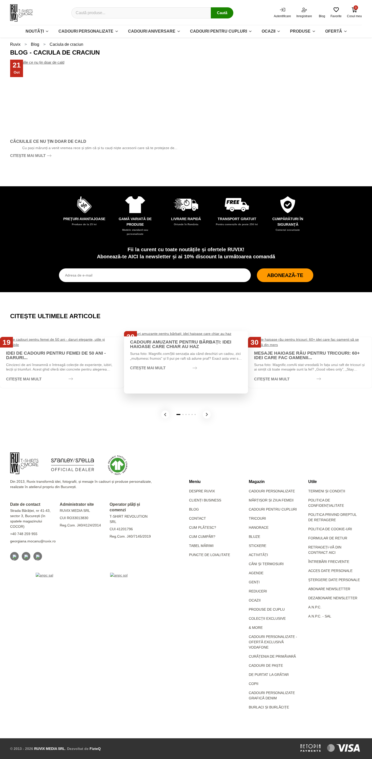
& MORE (256, 628)
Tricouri (257, 518)
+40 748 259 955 (23, 534)
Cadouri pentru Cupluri (273, 509)
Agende (256, 573)
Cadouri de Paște (266, 665)
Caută (222, 13)
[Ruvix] (21, 13)
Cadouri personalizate (85, 31)
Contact (197, 518)
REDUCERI (258, 591)
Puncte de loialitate (209, 555)
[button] (165, 414)
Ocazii (268, 31)
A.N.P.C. (314, 607)
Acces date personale (330, 571)
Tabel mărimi (201, 546)
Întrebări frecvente (328, 562)
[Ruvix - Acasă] (24, 463)
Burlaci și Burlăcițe (269, 707)
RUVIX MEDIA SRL (49, 749)
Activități (258, 555)
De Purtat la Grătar (269, 675)
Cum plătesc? (202, 527)
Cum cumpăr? (202, 537)
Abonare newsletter (329, 589)
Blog (35, 44)
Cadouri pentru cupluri (218, 31)
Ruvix (15, 44)
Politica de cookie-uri (330, 529)
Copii (253, 684)
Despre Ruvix (202, 491)
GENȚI (254, 582)
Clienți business (205, 500)
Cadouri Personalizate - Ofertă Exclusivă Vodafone (273, 642)
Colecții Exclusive (267, 618)
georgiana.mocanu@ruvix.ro (33, 541)
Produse (300, 31)
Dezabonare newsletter (332, 598)
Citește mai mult (28, 155)
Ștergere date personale (334, 580)
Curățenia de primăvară (272, 656)
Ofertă (333, 31)
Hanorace (258, 527)
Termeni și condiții (326, 491)
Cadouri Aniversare (151, 31)
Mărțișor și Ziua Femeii (271, 500)
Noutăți (35, 31)
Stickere (257, 546)
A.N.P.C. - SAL (319, 616)
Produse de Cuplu (267, 609)
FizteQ (95, 749)
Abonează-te (285, 275)
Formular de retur (327, 538)
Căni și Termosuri (266, 564)
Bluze (254, 537)
